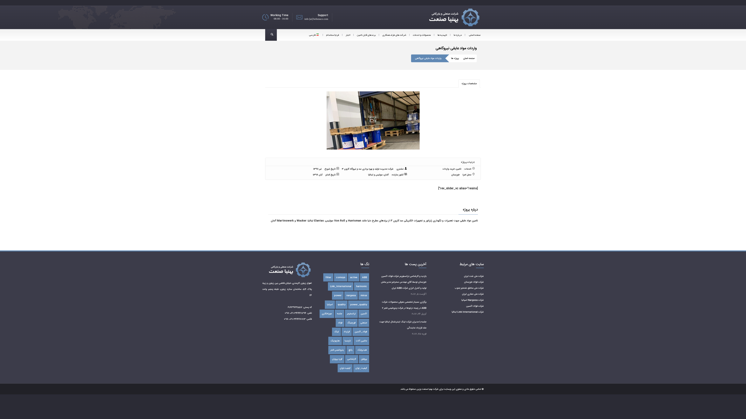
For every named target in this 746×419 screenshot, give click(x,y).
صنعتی (363, 323)
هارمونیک (335, 341)
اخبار (348, 34)
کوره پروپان (337, 359)
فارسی (312, 34)
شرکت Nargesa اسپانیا (472, 300)
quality (341, 304)
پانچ (350, 350)
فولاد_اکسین (361, 332)
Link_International (340, 286)
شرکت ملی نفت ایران (474, 276)
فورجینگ (351, 323)
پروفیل (364, 359)
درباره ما (458, 34)
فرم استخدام (332, 34)
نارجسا (348, 341)
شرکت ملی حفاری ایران (473, 294)
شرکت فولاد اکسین (475, 306)
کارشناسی (351, 359)
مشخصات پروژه (469, 84)
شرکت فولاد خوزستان (474, 282)
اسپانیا (330, 304)
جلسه (339, 314)
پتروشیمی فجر (337, 350)
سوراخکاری (327, 314)
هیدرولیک (362, 350)
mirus (364, 295)
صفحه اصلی (474, 34)
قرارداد (347, 332)
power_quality (358, 304)
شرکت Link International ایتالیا (468, 312)
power (338, 295)
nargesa (351, 295)
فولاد (340, 323)
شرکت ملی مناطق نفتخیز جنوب (469, 288)
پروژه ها (455, 58)
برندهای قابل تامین (366, 34)
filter (328, 277)
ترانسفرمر (351, 314)
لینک (336, 332)
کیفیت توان (345, 368)
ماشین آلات (361, 341)
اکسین (364, 314)
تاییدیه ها (442, 34)
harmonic (361, 286)
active (353, 277)
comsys (340, 277)
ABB (364, 277)
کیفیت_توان (361, 368)
